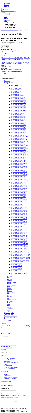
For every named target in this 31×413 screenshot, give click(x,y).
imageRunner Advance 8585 (18, 157)
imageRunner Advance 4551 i (18, 111)
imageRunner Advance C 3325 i (19, 191)
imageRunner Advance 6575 (18, 133)
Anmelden (9, 348)
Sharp (8, 305)
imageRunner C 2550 (16, 264)
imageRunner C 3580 (16, 272)
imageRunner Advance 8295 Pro (19, 154)
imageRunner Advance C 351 (18, 197)
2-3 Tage (8, 66)
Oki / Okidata (10, 296)
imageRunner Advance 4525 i (18, 107)
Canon (9, 84)
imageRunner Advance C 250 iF (19, 180)
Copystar (9, 276)
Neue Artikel (7, 320)
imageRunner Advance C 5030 (19, 207)
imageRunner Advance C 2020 (19, 164)
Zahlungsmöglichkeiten (10, 378)
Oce (8, 295)
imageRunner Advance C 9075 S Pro (20, 258)
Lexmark (9, 289)
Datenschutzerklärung (9, 358)
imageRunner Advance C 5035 (19, 210)
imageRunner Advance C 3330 (19, 192)
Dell (8, 277)
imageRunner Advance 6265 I (18, 126)
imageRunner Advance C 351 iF (19, 198)
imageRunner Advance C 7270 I (19, 247)
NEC (8, 294)
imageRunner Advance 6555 (18, 131)
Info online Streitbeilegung (11, 362)
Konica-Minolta (11, 285)
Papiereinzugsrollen (9, 313)
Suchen (7, 14)
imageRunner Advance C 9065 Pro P (20, 254)
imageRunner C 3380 (16, 269)
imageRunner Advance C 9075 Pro (20, 255)
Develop (9, 279)
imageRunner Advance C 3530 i (19, 202)
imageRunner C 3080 (16, 267)
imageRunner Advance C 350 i (19, 195)
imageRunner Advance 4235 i (18, 103)
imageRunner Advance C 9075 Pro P (20, 257)
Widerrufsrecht (8, 365)
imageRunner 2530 (16, 91)
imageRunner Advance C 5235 (19, 219)
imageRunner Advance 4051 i (18, 100)
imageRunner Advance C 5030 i (19, 208)
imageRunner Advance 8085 (18, 135)
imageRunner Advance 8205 (18, 147)
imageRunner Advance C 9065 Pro (20, 252)
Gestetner (9, 280)
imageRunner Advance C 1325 (19, 161)
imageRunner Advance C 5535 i (19, 230)
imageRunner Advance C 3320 (19, 188)
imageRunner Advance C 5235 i (19, 220)
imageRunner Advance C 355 (18, 204)
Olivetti (9, 298)
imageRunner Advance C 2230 (19, 176)
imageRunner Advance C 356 (18, 205)
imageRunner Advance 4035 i (18, 97)
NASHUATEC (11, 292)
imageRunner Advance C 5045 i (19, 214)
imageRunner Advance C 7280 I (19, 248)
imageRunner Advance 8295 (18, 153)
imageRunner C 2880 (16, 266)
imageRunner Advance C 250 (18, 178)
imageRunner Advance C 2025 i (19, 169)
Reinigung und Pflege (9, 317)
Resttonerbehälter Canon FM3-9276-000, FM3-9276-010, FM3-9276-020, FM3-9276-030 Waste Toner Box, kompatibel (15, 64)
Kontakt (6, 18)
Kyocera (9, 286)
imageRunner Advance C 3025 (19, 186)
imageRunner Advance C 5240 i (19, 222)
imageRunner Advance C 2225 (19, 175)
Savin (8, 304)
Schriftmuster (7, 375)
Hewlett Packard (11, 282)
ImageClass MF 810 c (16, 85)
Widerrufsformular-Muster (11, 367)
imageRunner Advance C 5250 (19, 223)
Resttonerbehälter (8, 82)
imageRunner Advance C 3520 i (19, 200)
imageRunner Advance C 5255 (19, 226)
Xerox (9, 311)
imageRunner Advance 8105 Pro (19, 145)
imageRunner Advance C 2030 (19, 170)
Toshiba (9, 307)
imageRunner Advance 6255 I (18, 123)
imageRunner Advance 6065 (18, 116)
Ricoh (8, 302)
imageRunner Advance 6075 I (18, 120)
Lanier (9, 288)
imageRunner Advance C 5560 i (19, 235)
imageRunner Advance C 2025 (19, 167)
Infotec (9, 283)
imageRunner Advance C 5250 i (19, 225)
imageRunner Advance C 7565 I (19, 249)
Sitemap (6, 374)
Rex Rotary (10, 301)
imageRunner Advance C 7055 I (19, 238)
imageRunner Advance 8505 (18, 155)
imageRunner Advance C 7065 (19, 241)
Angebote (6, 318)
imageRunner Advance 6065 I (18, 117)
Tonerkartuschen (8, 314)
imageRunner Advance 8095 (18, 138)
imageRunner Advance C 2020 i (19, 166)
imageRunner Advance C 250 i (19, 179)
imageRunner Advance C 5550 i (19, 233)
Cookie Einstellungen (9, 368)
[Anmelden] (1, 393)
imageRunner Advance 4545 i (18, 110)
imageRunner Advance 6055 (18, 113)
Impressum (7, 20)
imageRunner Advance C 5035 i (19, 211)
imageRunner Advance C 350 (18, 194)
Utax (8, 310)
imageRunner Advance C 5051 (19, 216)
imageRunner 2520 (16, 88)
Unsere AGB (7, 359)
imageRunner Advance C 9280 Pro (20, 261)
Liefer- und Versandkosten (11, 377)
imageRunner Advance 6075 (18, 119)
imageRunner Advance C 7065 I (19, 242)
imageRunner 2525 (16, 89)
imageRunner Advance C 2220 (19, 173)
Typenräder (7, 81)
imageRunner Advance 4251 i (18, 106)
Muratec (9, 291)
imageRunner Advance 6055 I (18, 114)
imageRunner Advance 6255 (18, 122)
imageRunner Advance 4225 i (18, 101)
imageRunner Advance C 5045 (19, 213)
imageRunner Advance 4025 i (18, 95)
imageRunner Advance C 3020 (19, 185)
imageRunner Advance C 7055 (19, 236)
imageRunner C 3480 (16, 270)
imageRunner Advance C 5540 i (19, 232)
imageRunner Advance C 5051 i (19, 217)
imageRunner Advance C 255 (18, 182)
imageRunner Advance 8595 (18, 158)
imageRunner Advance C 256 (18, 183)
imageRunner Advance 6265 (18, 125)
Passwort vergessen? (6, 346)
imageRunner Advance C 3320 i (19, 189)
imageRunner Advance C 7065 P (19, 244)
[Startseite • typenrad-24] (4, 9)
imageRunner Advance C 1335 (19, 163)
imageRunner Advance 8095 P (19, 139)
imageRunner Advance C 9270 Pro (20, 260)
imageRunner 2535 (16, 92)
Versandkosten (17, 69)
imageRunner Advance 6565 (18, 132)
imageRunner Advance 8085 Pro (19, 136)
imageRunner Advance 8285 (18, 150)
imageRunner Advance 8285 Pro (19, 151)
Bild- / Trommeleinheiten (10, 316)
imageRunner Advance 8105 (18, 142)
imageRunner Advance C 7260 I (19, 245)
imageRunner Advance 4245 (18, 104)
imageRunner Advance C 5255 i (19, 227)
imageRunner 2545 (16, 94)
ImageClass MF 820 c (16, 86)
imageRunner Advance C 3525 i (19, 201)
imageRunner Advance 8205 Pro (19, 148)
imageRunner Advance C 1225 (19, 160)
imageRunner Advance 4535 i (18, 108)
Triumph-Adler (11, 308)
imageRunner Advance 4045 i (18, 98)
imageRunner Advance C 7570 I (19, 251)
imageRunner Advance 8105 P (19, 144)
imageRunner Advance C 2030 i (19, 172)
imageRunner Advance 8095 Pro (19, 141)
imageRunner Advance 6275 (18, 128)
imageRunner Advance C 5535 (19, 229)
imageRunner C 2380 (16, 263)
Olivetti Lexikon (11, 299)
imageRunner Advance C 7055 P (19, 239)
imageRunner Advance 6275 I (18, 129)
